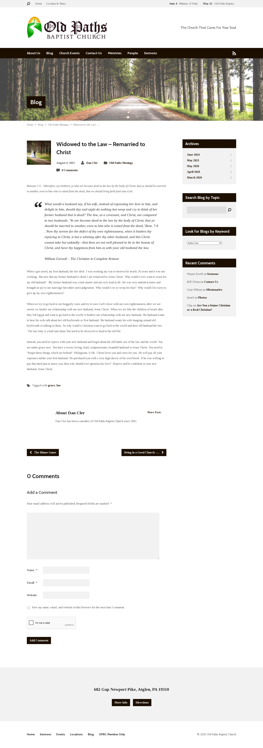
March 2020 (194, 177)
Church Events (69, 53)
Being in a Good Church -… (142, 452)
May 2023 (193, 160)
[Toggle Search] (28, 4)
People (133, 53)
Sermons (150, 53)
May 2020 (193, 166)
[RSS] (234, 53)
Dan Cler (92, 162)
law (59, 385)
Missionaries (214, 289)
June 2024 (193, 154)
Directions (142, 702)
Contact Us (94, 53)
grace (51, 385)
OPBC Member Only (112, 734)
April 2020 (193, 171)
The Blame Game (44, 452)
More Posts (154, 412)
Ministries (114, 53)
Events (60, 734)
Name (32, 570)
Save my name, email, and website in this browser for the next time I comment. (78, 607)
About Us (33, 53)
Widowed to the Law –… (87, 124)
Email (32, 582)
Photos (202, 297)
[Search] (229, 210)
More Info (121, 702)
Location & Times (56, 3)
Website (32, 595)
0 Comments (70, 170)
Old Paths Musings (58, 124)
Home (38, 3)
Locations (76, 734)
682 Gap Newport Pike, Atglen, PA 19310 (131, 689)
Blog (49, 53)
